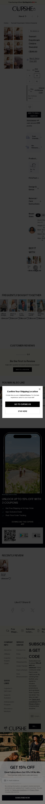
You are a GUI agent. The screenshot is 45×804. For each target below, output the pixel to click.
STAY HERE (22, 411)
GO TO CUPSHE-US (22, 404)
